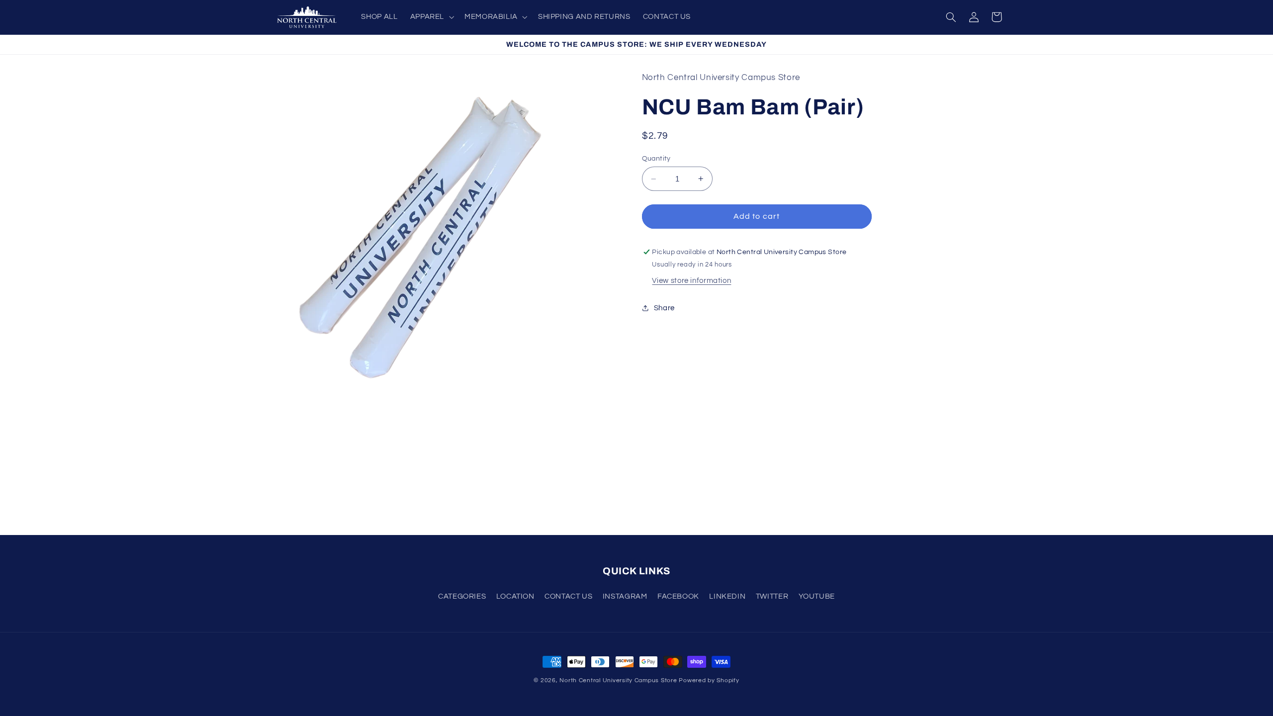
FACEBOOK (678, 596)
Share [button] (664, 308)
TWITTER (772, 596)
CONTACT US (568, 596)
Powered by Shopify (709, 680)
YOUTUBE (817, 596)
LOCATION (515, 596)
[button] (431, 17)
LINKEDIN (727, 596)
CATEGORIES (462, 596)
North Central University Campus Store (618, 680)
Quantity (656, 158)
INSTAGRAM (625, 596)
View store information (691, 280)
